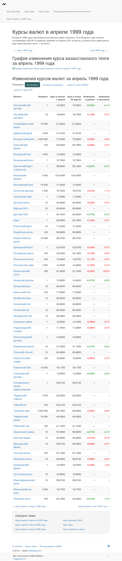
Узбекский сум (21, 426)
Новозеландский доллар (23, 338)
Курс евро (29, 11)
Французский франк (21, 445)
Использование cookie (50, 546)
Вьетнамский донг (23, 184)
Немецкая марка (23, 321)
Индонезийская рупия (22, 239)
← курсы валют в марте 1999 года (29, 506)
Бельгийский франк (20, 146)
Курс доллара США (72, 520)
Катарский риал (22, 286)
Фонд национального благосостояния (72, 11)
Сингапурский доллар (21, 375)
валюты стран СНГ (23, 89)
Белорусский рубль (24, 139)
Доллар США (21, 214)
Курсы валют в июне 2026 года (30, 529)
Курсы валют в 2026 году (19, 18)
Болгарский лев (22, 154)
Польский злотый (23, 352)
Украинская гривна (24, 431)
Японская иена (22, 498)
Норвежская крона (24, 346)
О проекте (17, 546)
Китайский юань (22, 298)
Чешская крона (22, 453)
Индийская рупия (23, 232)
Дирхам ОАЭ (21, 208)
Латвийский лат (22, 304)
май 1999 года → (99, 50)
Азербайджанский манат (23, 125)
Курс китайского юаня (74, 529)
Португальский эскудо (22, 359)
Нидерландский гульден (22, 329)
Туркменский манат (21, 418)
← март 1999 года (23, 50)
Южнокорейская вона (23, 491)
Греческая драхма (23, 190)
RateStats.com (35, 550)
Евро (16, 220)
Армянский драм (23, 133)
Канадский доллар (24, 280)
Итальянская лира (24, 265)
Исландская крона (24, 253)
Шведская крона (23, 459)
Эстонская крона (23, 474)
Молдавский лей (23, 316)
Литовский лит (21, 310)
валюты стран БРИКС (78, 84)
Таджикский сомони (20, 397)
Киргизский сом (22, 292)
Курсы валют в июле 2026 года (30, 524)
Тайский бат (20, 404)
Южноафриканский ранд (24, 481)
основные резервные (53, 84)
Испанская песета (23, 259)
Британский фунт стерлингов (23, 167)
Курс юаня (44, 11)
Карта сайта (31, 546)
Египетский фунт (23, 226)
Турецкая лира (22, 410)
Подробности (19, 558)
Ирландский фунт (23, 247)
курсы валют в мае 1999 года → (94, 506)
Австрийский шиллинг (21, 116)
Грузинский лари (23, 196)
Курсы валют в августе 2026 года (31, 520)
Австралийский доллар (22, 106)
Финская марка (22, 437)
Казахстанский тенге (22, 272)
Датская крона (21, 202)
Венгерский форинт (20, 177)
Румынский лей (22, 367)
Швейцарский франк (21, 466)
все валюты (32, 84)
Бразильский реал (24, 160)
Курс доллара (13, 11)
